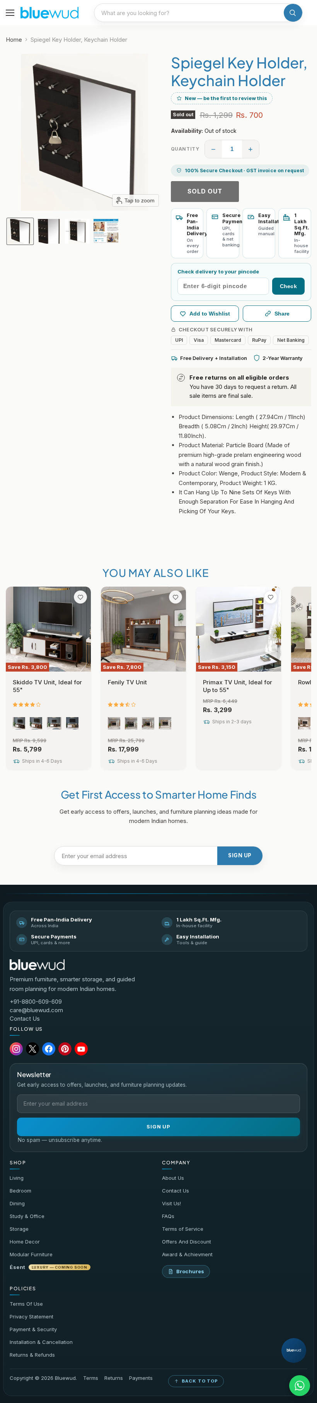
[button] (20, 231)
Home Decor (25, 1241)
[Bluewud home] (37, 964)
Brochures (190, 1271)
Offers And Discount (186, 1241)
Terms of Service (182, 1229)
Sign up (240, 855)
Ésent (48, 1267)
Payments (141, 1378)
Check (288, 286)
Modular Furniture (31, 1254)
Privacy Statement (31, 1316)
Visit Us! (171, 1203)
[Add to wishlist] (80, 597)
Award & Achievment (187, 1254)
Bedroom (20, 1191)
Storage (19, 1229)
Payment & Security (33, 1329)
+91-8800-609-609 (36, 1001)
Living (17, 1178)
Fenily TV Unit (127, 682)
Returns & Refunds (32, 1355)
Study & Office (27, 1216)
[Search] (293, 13)
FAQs (168, 1216)
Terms (90, 1378)
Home (14, 39)
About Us (173, 1178)
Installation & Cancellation (41, 1342)
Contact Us (25, 1018)
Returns (113, 1378)
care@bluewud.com (36, 1010)
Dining (17, 1203)
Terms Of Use (26, 1304)
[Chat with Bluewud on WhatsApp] (299, 1385)
